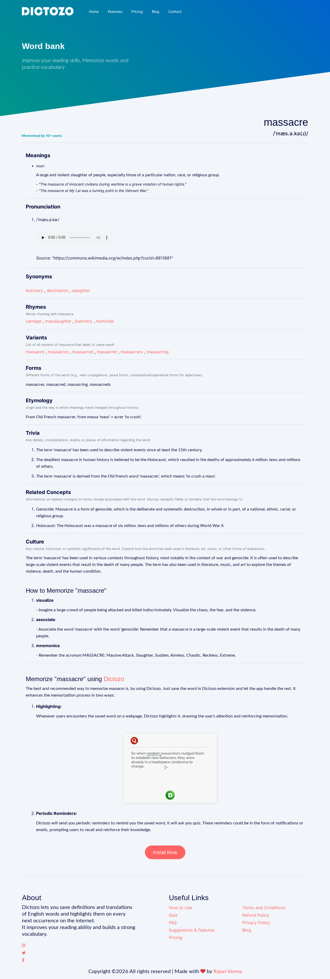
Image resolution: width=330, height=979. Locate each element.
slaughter (81, 290)
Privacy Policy (256, 922)
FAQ (173, 922)
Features (115, 11)
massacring (157, 351)
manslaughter (58, 321)
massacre (35, 351)
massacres (58, 351)
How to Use (180, 907)
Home (94, 11)
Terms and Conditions (263, 907)
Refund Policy (255, 915)
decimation (57, 290)
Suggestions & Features (191, 930)
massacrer (107, 351)
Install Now (165, 852)
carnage (34, 321)
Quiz (173, 915)
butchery (34, 290)
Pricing (137, 11)
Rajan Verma (227, 971)
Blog (155, 11)
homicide (105, 321)
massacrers (132, 351)
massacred (82, 351)
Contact (175, 11)
